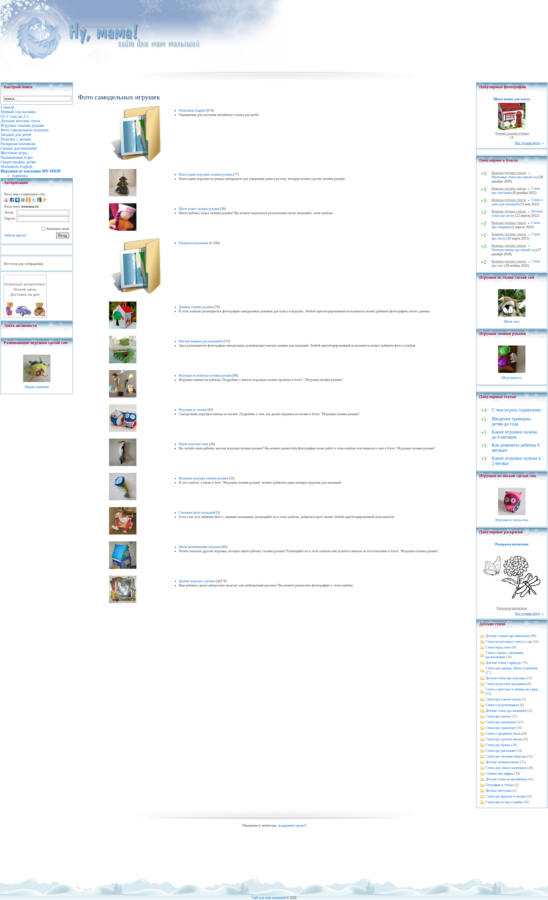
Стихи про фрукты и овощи (505, 796)
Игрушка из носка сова (511, 520)
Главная (74, 27)
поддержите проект (291, 825)
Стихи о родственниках (502, 705)
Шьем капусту (511, 378)
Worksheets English (192, 110)
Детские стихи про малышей (505, 711)
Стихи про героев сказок (503, 699)
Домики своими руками (196, 307)
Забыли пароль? (15, 235)
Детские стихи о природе (503, 663)
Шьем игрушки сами (193, 444)
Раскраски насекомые (512, 608)
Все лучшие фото (527, 143)
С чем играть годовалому (516, 409)
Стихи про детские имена (503, 739)
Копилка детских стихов (508, 173)
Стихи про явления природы (505, 756)
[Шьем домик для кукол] (511, 129)
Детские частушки (498, 791)
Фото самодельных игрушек (106, 27)
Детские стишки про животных (507, 636)
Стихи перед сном (498, 647)
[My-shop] (25, 316)
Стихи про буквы (497, 745)
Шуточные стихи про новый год (514, 177)
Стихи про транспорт (500, 728)
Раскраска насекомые (512, 544)
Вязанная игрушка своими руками (203, 478)
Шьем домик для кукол (511, 99)
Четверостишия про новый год (513, 250)
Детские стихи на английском (506, 779)
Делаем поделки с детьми (197, 581)
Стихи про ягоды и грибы (503, 802)
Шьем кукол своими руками (199, 209)
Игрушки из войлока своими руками (205, 375)
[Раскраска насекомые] (511, 604)
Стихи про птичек (498, 716)
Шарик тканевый (37, 387)
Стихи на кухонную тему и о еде (508, 642)
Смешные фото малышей (197, 513)
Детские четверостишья (502, 762)
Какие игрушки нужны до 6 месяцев (514, 434)
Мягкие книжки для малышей (200, 341)
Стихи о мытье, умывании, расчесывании (504, 655)
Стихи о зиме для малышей (517, 202)
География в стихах (499, 785)
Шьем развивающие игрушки (200, 547)
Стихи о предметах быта (502, 734)
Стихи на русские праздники (505, 684)
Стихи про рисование (500, 751)
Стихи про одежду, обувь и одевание (511, 668)
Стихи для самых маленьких (505, 768)
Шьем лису (512, 322)
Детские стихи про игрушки (505, 678)
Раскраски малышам (193, 243)
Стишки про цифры (499, 774)
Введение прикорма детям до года (511, 421)
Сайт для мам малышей (268, 898)
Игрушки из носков (193, 410)
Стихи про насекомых (501, 722)
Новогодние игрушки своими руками (205, 174)
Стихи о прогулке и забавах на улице (511, 689)
